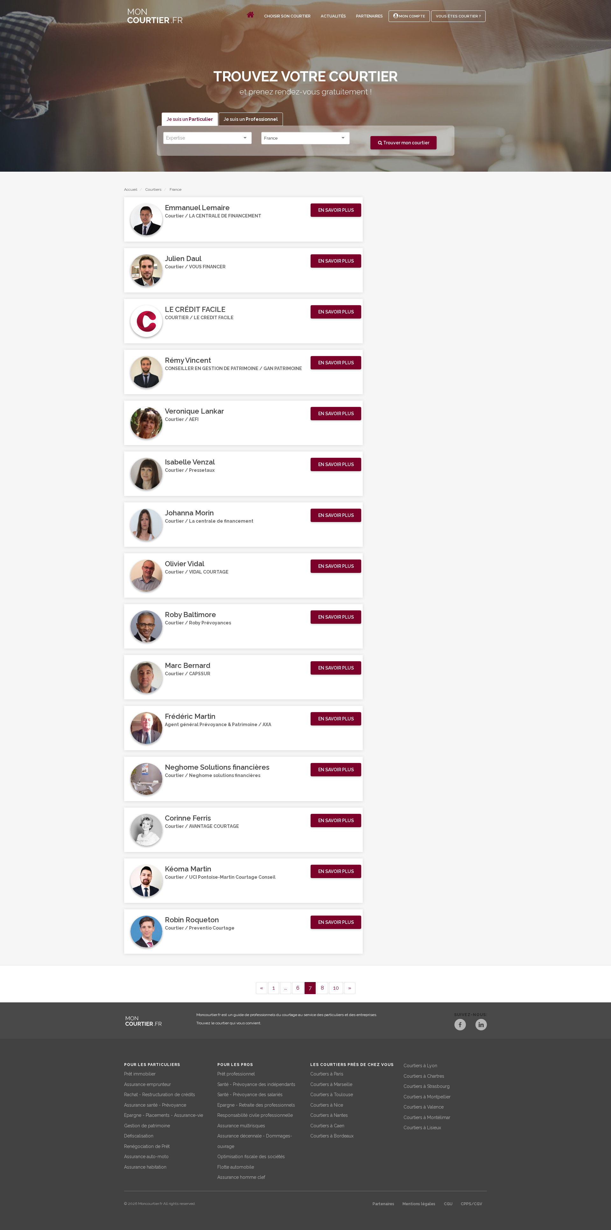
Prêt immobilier (140, 1073)
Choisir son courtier (287, 16)
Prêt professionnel (236, 1073)
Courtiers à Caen (327, 1125)
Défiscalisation (138, 1135)
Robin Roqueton (192, 920)
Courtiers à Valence (424, 1107)
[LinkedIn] (481, 1025)
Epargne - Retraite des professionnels (256, 1105)
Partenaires (369, 16)
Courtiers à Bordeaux (332, 1135)
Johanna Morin (189, 513)
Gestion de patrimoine (147, 1125)
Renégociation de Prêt (147, 1146)
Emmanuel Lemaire (197, 207)
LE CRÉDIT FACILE (195, 309)
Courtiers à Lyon (420, 1065)
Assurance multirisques (241, 1125)
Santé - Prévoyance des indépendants (256, 1084)
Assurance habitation (145, 1167)
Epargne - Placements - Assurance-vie (163, 1115)
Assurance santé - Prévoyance (155, 1105)
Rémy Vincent (188, 360)
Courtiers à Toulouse (331, 1094)
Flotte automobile (235, 1167)
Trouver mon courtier (405, 142)
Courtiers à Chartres (424, 1076)
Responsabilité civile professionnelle (255, 1115)
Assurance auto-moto (146, 1156)
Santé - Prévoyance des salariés (250, 1094)
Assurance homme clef (241, 1177)
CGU (448, 1204)
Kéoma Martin (188, 869)
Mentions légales (419, 1204)
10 (336, 988)
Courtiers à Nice (326, 1105)
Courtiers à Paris (326, 1073)
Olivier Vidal (184, 564)
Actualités (333, 16)
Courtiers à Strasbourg (427, 1086)
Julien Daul (183, 258)
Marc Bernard (187, 665)
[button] (336, 210)
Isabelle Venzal (190, 462)
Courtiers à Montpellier (427, 1096)
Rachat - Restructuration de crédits (159, 1094)
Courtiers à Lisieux (422, 1127)
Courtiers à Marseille (331, 1084)
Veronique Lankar (194, 411)
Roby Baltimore (190, 614)
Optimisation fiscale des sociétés (251, 1156)
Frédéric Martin (190, 716)
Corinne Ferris (188, 818)
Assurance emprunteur (147, 1084)
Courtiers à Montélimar (427, 1117)
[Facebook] (460, 1025)
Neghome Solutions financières (217, 767)
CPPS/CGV (471, 1204)
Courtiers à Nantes (329, 1115)
